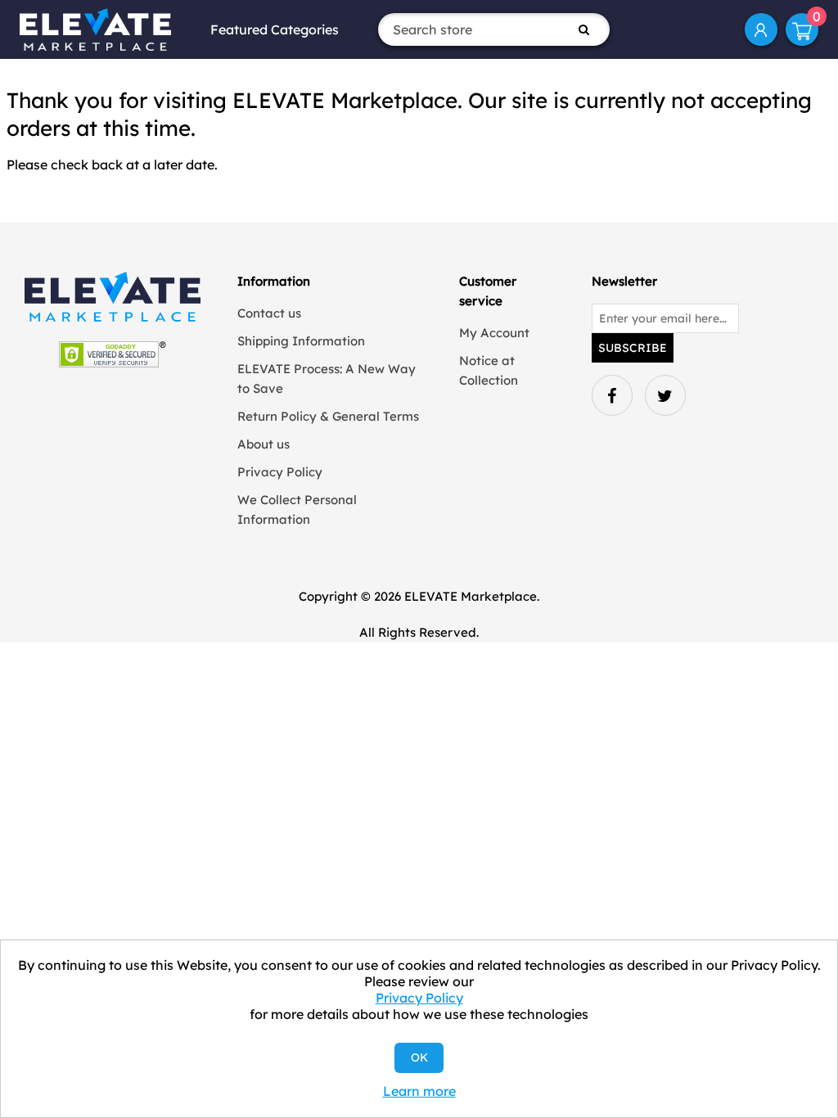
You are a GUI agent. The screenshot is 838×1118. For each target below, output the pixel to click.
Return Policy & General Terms (328, 416)
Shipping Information (301, 341)
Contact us (269, 313)
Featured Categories (274, 29)
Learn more (419, 1091)
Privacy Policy (279, 472)
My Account (761, 29)
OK (419, 1057)
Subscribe (632, 347)
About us (263, 444)
